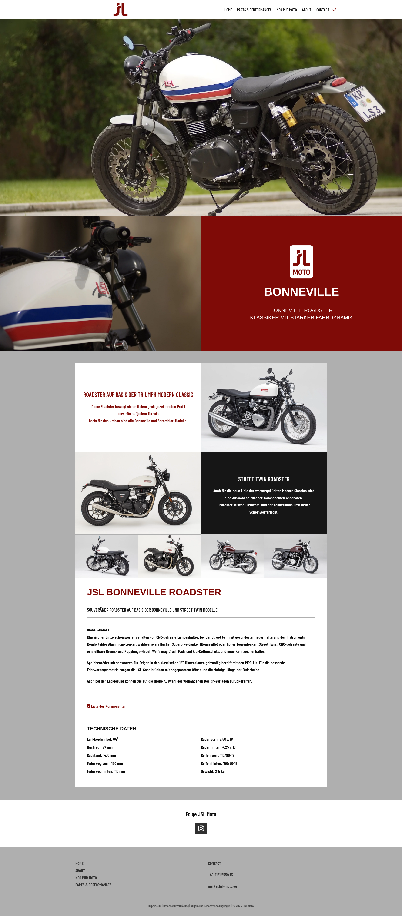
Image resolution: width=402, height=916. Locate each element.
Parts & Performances (254, 10)
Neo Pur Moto (287, 10)
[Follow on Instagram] (201, 828)
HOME (79, 863)
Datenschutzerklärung (176, 906)
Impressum (154, 906)
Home (228, 10)
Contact (322, 10)
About (306, 10)
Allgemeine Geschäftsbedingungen (210, 906)
